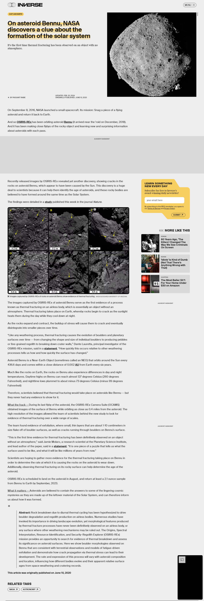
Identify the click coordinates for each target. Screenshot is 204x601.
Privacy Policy (169, 208)
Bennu (68, 122)
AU (77, 364)
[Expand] (180, 557)
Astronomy (29, 589)
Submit (177, 215)
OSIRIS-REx (24, 122)
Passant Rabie (19, 97)
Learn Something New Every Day (158, 184)
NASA (12, 589)
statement (50, 348)
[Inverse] (30, 5)
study (48, 202)
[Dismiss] (199, 557)
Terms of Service (154, 208)
